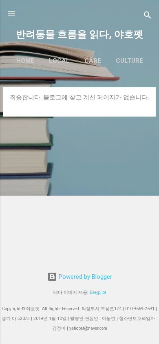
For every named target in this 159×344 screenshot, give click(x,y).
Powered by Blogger (84, 276)
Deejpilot (98, 292)
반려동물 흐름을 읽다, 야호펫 (80, 34)
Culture (129, 60)
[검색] (147, 16)
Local (59, 60)
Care (92, 60)
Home (25, 60)
